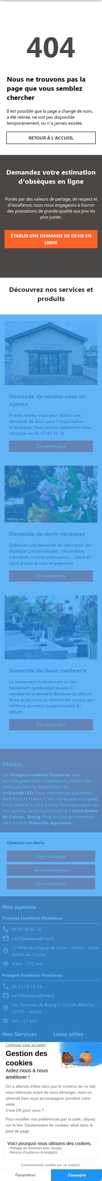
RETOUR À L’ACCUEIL (51, 138)
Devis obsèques (51, 856)
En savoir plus (51, 446)
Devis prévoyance (51, 870)
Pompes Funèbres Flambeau (32, 918)
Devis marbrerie (51, 884)
